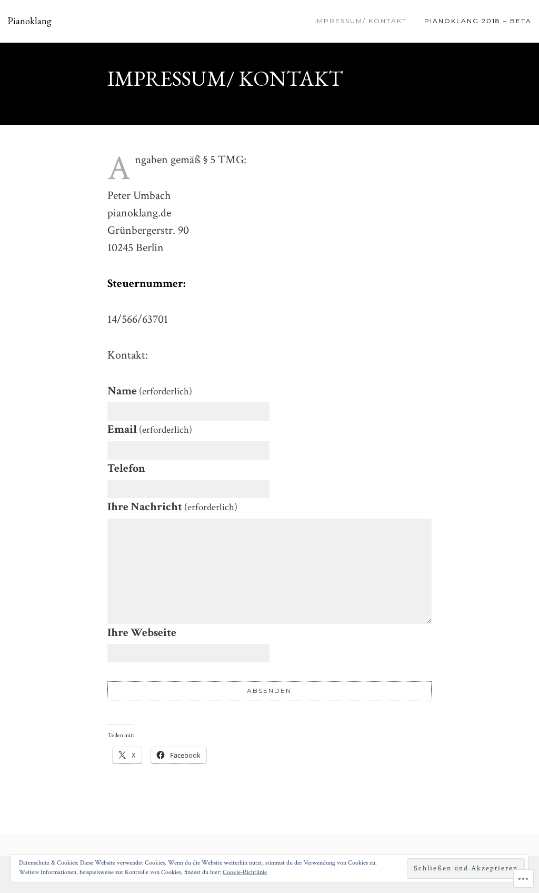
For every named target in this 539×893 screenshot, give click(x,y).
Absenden (269, 690)
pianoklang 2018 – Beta (478, 21)
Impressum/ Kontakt (360, 21)
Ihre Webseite (141, 632)
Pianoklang (29, 21)
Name (150, 391)
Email (150, 429)
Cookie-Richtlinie (245, 872)
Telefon (126, 468)
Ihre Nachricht (172, 506)
